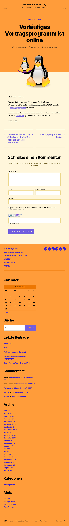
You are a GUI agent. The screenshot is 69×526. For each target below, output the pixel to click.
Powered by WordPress (39, 521)
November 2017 (10, 438)
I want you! (8, 343)
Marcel (6, 392)
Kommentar (12, 171)
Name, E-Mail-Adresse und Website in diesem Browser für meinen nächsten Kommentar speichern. (33, 208)
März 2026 (8, 411)
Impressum (20, 115)
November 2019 (10, 424)
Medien (7, 259)
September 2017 (10, 443)
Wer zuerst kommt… (19, 397)
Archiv (7, 265)
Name (10, 189)
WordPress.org (9, 507)
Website (11, 198)
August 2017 (8, 446)
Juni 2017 (7, 449)
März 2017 (8, 454)
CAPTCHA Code (13, 224)
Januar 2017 (8, 457)
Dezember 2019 (10, 422)
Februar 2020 (9, 416)
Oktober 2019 (9, 427)
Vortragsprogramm (18, 108)
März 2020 (8, 413)
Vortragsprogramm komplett (15, 352)
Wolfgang (7, 388)
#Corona (7, 348)
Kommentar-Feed (10, 504)
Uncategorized (34, 20)
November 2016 (10, 460)
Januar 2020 (9, 419)
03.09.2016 (35, 47)
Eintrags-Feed (9, 501)
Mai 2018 (7, 432)
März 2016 (8, 470)
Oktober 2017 (9, 441)
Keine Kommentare (50, 47)
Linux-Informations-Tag (34, 4)
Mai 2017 (7, 451)
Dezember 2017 (10, 435)
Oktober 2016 (9, 462)
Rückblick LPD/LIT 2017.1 (25, 384)
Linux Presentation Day (15, 255)
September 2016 (10, 465)
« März (6, 312)
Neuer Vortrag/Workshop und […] (17, 363)
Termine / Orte (11, 248)
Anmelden (8, 499)
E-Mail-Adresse (40, 189)
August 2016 (8, 468)
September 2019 (10, 430)
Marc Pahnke (22, 47)
